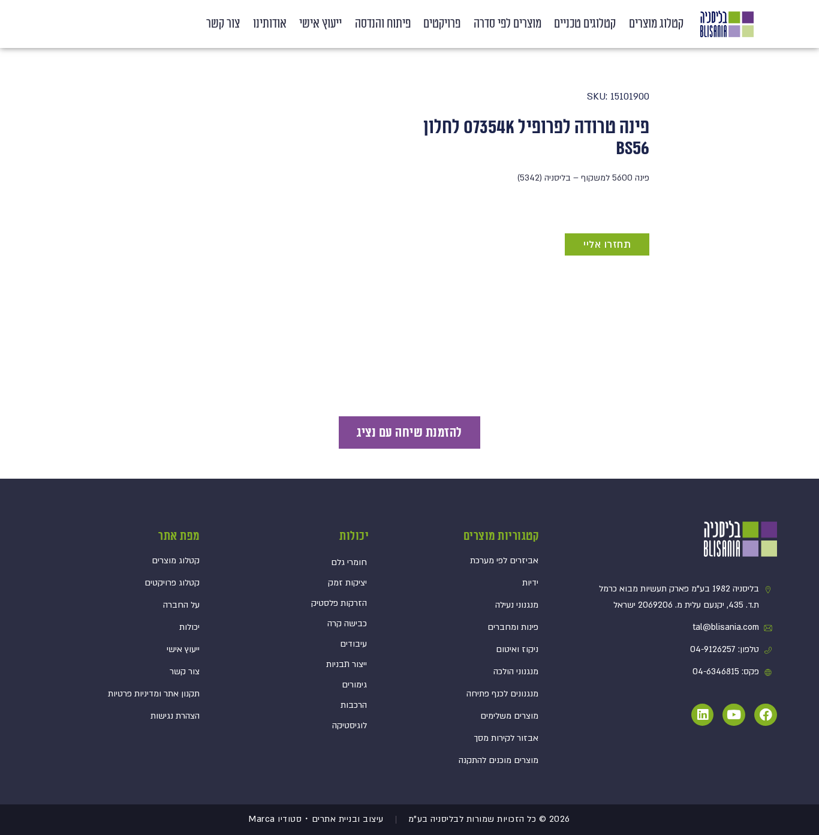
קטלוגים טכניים (585, 24)
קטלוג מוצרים (656, 24)
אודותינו (270, 24)
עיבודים (353, 644)
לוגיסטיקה (349, 725)
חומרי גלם (349, 562)
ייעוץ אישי (320, 24)
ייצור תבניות (346, 664)
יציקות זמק (347, 582)
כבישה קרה (347, 623)
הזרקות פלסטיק (339, 603)
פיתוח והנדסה (383, 24)
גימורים (354, 684)
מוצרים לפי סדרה (507, 24)
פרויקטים (441, 24)
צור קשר (223, 24)
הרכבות (354, 705)
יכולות (354, 536)
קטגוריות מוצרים (501, 536)
